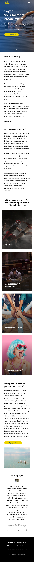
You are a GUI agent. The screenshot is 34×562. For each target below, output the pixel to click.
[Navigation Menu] (29, 2)
